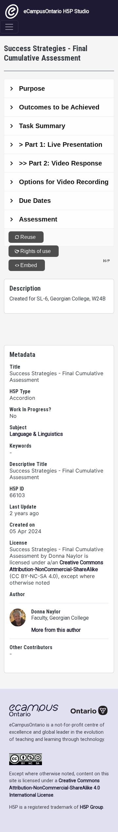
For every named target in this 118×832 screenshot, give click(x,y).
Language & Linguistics (36, 434)
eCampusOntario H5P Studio (56, 11)
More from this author (56, 630)
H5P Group (91, 807)
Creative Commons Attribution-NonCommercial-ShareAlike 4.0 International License (54, 788)
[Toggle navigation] (9, 26)
